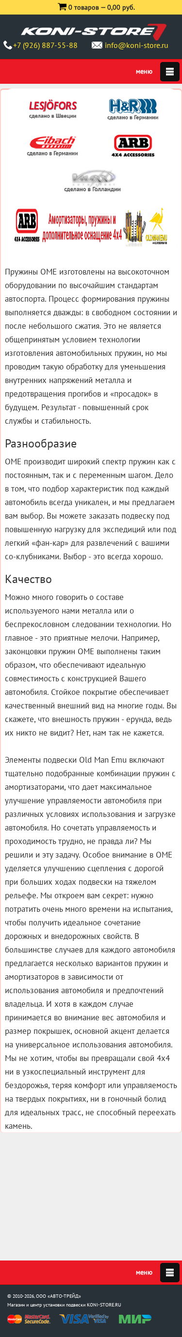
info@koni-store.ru (136, 45)
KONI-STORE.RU (104, 1305)
